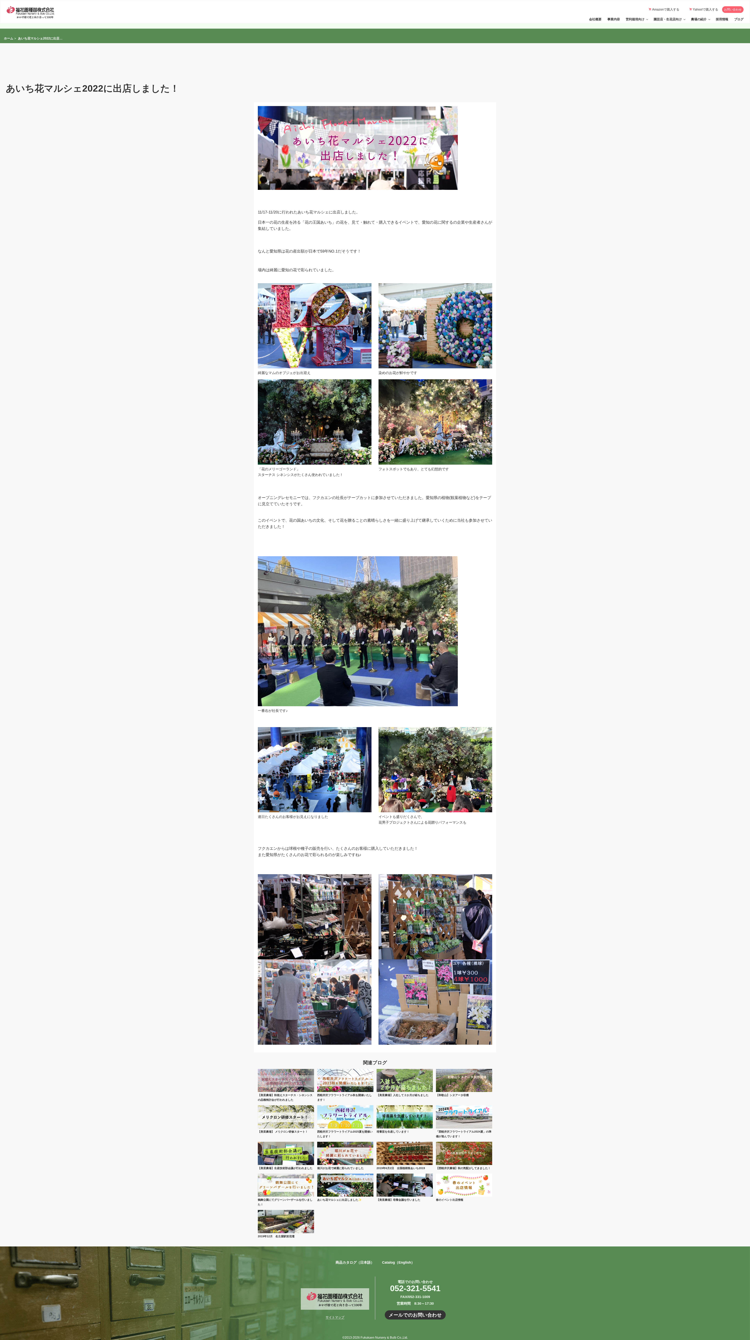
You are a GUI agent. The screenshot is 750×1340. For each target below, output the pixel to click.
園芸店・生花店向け (668, 19)
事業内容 (613, 19)
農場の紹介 (699, 19)
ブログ (739, 19)
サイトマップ (335, 1317)
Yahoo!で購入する (705, 9)
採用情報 (722, 19)
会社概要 (595, 19)
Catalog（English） (398, 1262)
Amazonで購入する (665, 9)
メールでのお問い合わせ (415, 1315)
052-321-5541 (415, 1288)
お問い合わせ (733, 9)
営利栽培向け (635, 19)
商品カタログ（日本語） (355, 1262)
